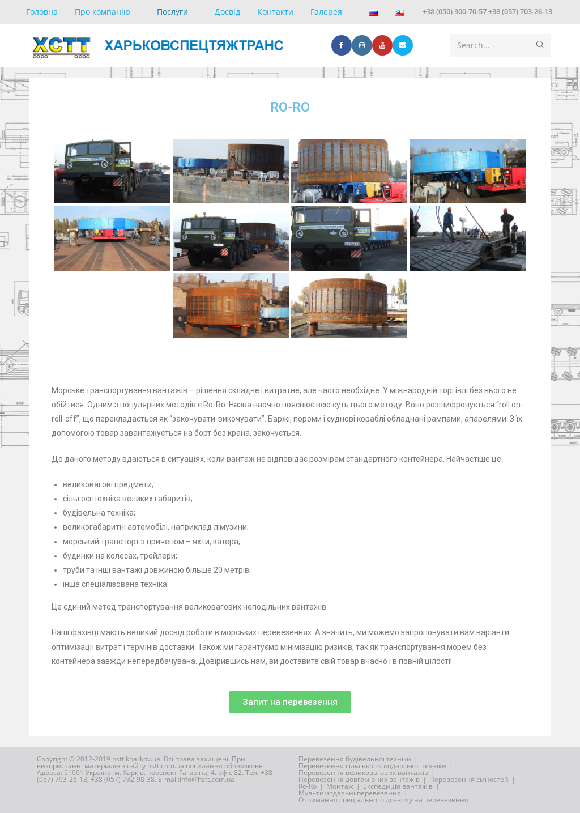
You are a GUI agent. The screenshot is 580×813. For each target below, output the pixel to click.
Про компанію (102, 11)
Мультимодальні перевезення (349, 793)
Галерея (326, 11)
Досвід (227, 11)
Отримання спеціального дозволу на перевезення (383, 800)
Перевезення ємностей (469, 779)
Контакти (275, 11)
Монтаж (339, 786)
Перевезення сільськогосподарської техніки (372, 766)
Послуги (172, 11)
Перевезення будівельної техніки (354, 759)
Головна (42, 11)
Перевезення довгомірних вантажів (359, 779)
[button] (290, 702)
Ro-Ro (307, 786)
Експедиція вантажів (398, 786)
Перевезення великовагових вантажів (363, 772)
